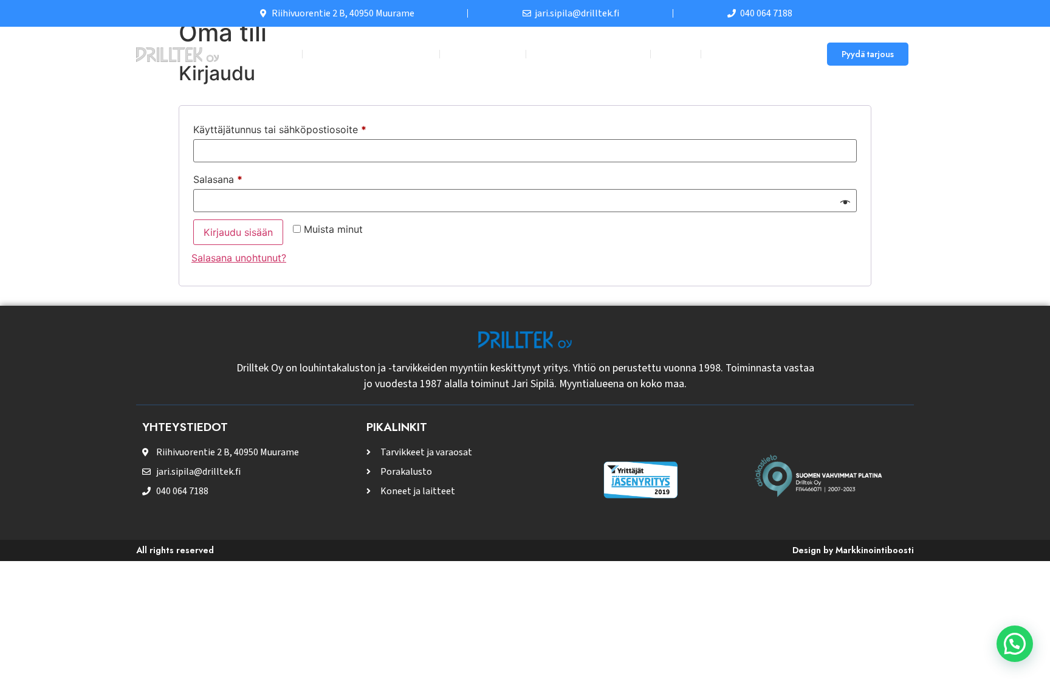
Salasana (240, 177)
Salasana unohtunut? (238, 258)
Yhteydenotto (748, 54)
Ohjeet (675, 54)
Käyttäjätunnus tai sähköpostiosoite (302, 128)
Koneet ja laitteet (582, 54)
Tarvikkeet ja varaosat (371, 54)
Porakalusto (482, 54)
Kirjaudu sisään (238, 232)
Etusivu (275, 54)
